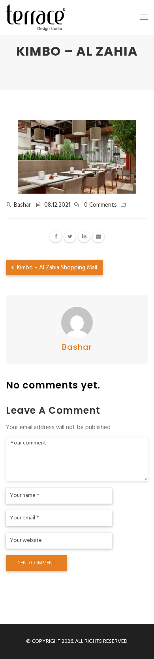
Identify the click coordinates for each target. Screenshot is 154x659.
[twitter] (70, 237)
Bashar (22, 205)
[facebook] (56, 237)
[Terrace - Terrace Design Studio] (35, 17)
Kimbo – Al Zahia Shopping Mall (56, 268)
